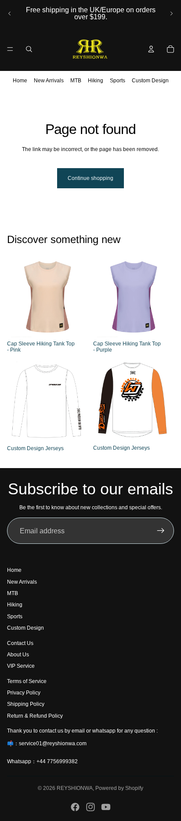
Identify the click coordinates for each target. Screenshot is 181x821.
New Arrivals (49, 81)
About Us (18, 655)
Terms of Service (27, 681)
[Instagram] (90, 807)
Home (20, 81)
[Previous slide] (9, 13)
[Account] (151, 49)
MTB (75, 81)
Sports (117, 81)
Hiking (95, 81)
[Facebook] (75, 807)
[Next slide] (171, 13)
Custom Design (150, 81)
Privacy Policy (23, 693)
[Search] (29, 49)
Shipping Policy (25, 704)
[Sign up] (161, 530)
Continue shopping (90, 178)
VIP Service (21, 666)
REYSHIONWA (75, 788)
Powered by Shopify (119, 788)
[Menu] (10, 49)
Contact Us (20, 643)
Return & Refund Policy (35, 716)
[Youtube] (106, 807)
